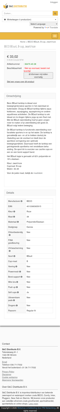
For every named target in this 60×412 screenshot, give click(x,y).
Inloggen (54, 2)
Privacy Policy (8, 371)
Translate (54, 27)
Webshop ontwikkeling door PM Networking (36, 407)
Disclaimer (6, 374)
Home (22, 41)
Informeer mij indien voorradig (39, 75)
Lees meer (33, 403)
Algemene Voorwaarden (12, 380)
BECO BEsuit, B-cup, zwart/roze (42, 41)
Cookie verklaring (9, 377)
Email (4, 361)
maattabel (37, 173)
